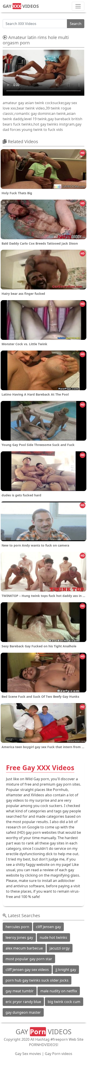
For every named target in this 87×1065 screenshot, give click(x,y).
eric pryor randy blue (23, 1001)
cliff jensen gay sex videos (27, 969)
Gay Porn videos (58, 1053)
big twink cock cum (64, 1001)
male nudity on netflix (58, 991)
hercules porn (17, 926)
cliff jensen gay (48, 926)
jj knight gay (66, 969)
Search (75, 23)
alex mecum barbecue (24, 948)
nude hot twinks (53, 937)
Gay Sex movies (28, 1053)
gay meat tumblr (20, 991)
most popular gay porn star (29, 958)
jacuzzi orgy (60, 948)
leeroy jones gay (19, 937)
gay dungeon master (23, 1012)
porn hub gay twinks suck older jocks (37, 980)
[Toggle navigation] (78, 6)
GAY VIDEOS (21, 6)
